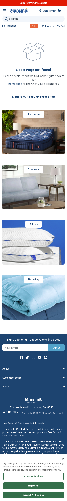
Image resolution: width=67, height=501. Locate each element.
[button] (33, 26)
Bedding (33, 279)
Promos (49, 26)
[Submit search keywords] (6, 19)
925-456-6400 (10, 411)
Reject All (33, 485)
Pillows (33, 224)
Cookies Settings (33, 476)
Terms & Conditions (18, 423)
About (5, 368)
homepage (15, 83)
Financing (11, 25)
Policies (6, 386)
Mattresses (33, 114)
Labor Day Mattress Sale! (33, 2)
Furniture (33, 169)
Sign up (56, 347)
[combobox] (33, 19)
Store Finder (49, 10)
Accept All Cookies (33, 495)
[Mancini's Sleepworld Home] (19, 10)
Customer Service (11, 377)
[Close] (63, 458)
